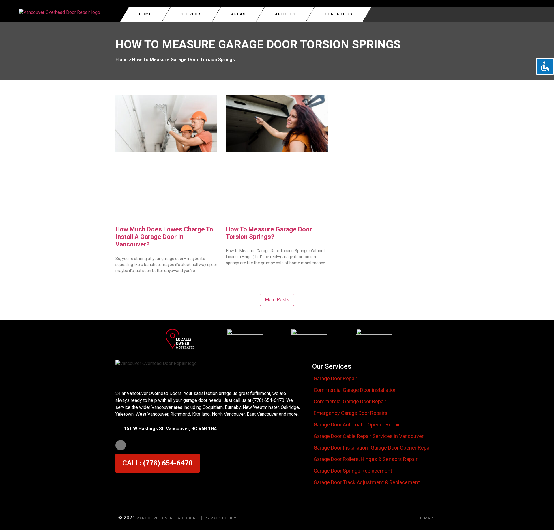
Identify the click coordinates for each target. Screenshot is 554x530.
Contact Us (339, 14)
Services (191, 14)
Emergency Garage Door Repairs (351, 413)
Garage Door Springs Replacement (353, 471)
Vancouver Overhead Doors (167, 518)
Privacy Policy (220, 518)
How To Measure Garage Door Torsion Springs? (269, 233)
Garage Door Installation (341, 448)
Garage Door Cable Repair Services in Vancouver (369, 436)
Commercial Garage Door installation (355, 390)
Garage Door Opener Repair (401, 448)
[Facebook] (120, 445)
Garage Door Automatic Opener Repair (357, 425)
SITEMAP (424, 518)
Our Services (331, 366)
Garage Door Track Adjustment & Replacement (367, 482)
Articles (285, 14)
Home (145, 14)
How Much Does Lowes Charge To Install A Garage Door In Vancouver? (164, 237)
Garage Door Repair (335, 378)
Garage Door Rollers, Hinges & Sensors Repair (366, 459)
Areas (238, 14)
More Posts (277, 299)
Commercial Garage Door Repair (350, 401)
